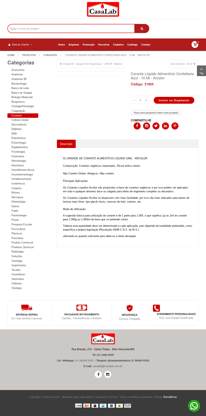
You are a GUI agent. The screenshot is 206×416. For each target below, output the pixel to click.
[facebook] (98, 374)
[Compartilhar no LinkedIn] (165, 125)
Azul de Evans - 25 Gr (182, 63)
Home (11, 55)
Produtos (29, 55)
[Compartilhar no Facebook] (137, 125)
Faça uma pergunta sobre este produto (156, 112)
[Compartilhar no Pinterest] (174, 125)
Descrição (66, 144)
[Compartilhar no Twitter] (156, 125)
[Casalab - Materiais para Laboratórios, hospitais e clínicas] (103, 9)
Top (201, 73)
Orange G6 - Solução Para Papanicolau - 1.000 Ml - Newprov (93, 63)
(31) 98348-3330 (84, 360)
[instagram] (107, 374)
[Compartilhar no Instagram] (146, 125)
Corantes (50, 55)
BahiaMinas (170, 397)
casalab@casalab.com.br (107, 366)
